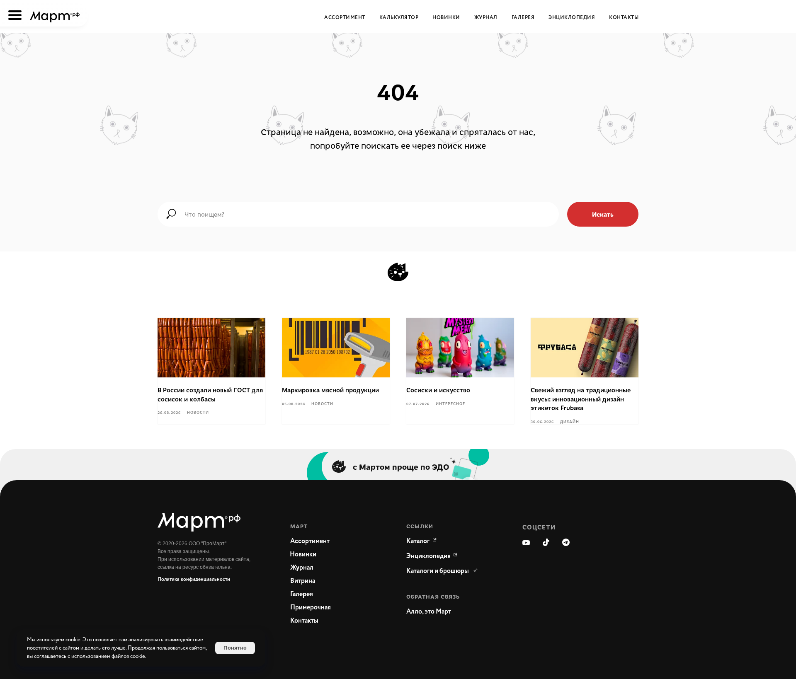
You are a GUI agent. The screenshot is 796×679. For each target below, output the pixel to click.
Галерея (523, 17)
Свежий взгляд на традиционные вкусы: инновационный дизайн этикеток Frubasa (581, 399)
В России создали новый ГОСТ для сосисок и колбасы (210, 394)
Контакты (623, 17)
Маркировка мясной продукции (330, 390)
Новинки (446, 17)
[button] (447, 612)
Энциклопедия (571, 17)
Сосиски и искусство (438, 390)
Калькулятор (399, 17)
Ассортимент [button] (344, 17)
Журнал (486, 17)
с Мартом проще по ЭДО (401, 466)
